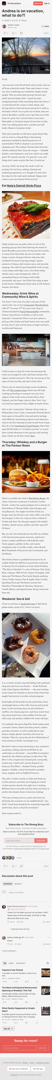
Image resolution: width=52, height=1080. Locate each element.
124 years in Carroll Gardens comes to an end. (19, 974)
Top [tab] (4, 963)
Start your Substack (19, 1069)
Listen (46, 26)
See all (7, 1028)
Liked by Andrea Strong (17, 909)
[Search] (47, 963)
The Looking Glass (18, 390)
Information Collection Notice (25, 848)
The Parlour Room (37, 498)
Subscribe (38, 3)
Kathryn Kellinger (14, 937)
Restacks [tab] (17, 884)
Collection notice (42, 1062)
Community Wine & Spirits (36, 305)
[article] (26, 975)
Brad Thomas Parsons (16, 906)
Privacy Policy (44, 848)
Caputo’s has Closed (12, 970)
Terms (32, 1062)
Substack (14, 1075)
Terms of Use (37, 846)
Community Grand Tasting (27, 426)
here (33, 436)
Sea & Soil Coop (28, 603)
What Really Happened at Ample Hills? (18, 1009)
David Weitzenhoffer (29, 311)
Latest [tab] (11, 963)
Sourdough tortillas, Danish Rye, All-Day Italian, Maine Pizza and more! (18, 994)
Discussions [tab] (20, 963)
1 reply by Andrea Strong (19, 929)
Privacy (25, 1062)
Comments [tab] (7, 884)
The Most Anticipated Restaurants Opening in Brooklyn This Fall (19, 989)
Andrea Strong (13, 25)
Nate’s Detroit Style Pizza (24, 185)
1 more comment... (9, 951)
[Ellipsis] (49, 906)
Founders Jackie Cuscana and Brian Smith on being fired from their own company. (19, 1015)
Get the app (38, 1069)
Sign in (47, 3)
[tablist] (12, 883)
